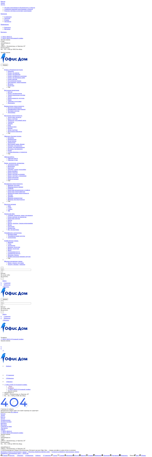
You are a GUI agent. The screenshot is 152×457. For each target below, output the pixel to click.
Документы (7, 21)
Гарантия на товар (6, 426)
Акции (3, 415)
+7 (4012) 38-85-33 (6, 36)
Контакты (4, 423)
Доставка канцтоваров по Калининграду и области (19, 7)
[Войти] (1, 344)
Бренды (3, 417)
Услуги (3, 418)
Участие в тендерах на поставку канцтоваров (17, 11)
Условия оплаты (5, 420)
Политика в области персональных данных (14, 452)
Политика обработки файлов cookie (39, 452)
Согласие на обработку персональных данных (65, 452)
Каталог (3, 414)
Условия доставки (6, 421)
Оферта (3, 429)
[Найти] (2, 278)
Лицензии (7, 18)
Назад (10, 386)
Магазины (7, 29)
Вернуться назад (6, 412)
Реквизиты (7, 27)
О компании (8, 17)
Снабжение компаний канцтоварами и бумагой (18, 9)
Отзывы (6, 20)
